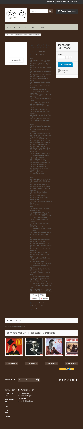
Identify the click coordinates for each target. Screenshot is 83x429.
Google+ (35, 298)
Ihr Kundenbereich (26, 390)
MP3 (6, 412)
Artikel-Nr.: (33, 52)
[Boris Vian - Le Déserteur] (54, 347)
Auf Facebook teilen (38, 306)
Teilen (42, 295)
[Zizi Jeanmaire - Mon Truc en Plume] (14, 347)
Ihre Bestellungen (23, 393)
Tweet (35, 295)
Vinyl (33, 27)
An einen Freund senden (41, 303)
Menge (60, 54)
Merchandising (9, 399)
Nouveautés (13, 27)
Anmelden (74, 1)
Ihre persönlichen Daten (25, 401)
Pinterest (45, 298)
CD (25, 27)
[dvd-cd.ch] (16, 15)
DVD (42, 27)
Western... (68, 358)
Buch (6, 396)
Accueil (7, 416)
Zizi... (6, 358)
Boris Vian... (49, 358)
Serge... (27, 358)
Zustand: (33, 55)
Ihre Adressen (22, 398)
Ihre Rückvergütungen (25, 396)
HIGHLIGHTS (9, 393)
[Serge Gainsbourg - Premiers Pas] (34, 347)
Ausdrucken (37, 309)
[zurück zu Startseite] (7, 35)
